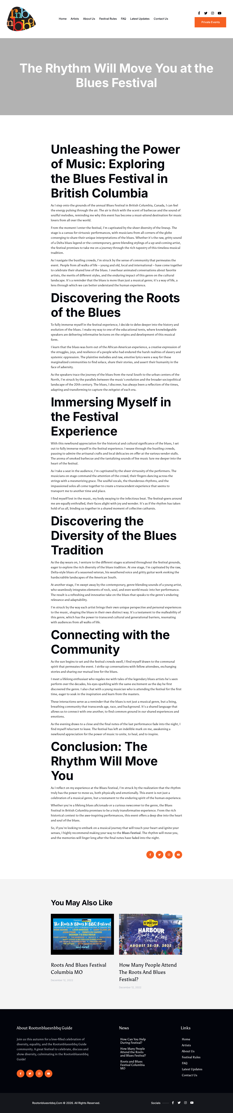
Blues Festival (131, 833)
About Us (89, 18)
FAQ (123, 18)
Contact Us (161, 18)
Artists (75, 18)
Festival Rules (108, 18)
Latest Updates (140, 18)
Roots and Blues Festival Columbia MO (132, 1065)
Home (63, 18)
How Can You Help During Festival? (133, 1041)
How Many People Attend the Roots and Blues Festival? (148, 972)
